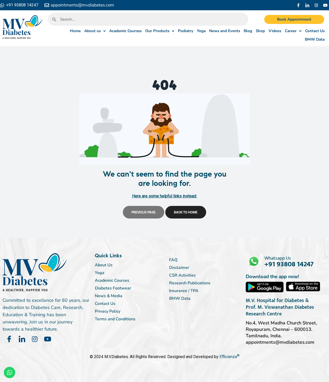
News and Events (224, 30)
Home (75, 30)
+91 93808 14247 (289, 264)
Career (291, 30)
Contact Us (315, 30)
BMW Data (315, 39)
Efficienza (228, 356)
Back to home (185, 212)
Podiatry (185, 30)
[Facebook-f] (298, 5)
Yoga (201, 30)
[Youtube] (325, 5)
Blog (248, 30)
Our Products (157, 30)
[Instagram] (316, 5)
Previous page (144, 212)
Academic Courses (125, 30)
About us (92, 30)
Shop (260, 30)
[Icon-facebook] (9, 339)
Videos (275, 30)
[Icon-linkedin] (307, 5)
